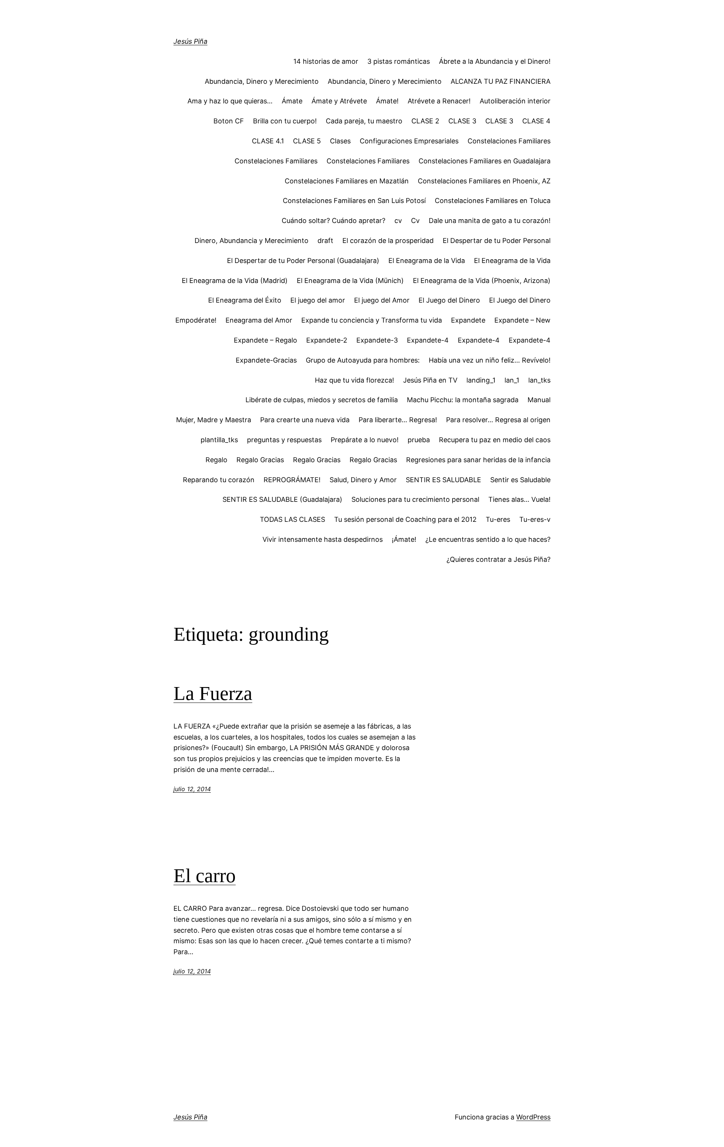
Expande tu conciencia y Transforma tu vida (371, 320)
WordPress (533, 1117)
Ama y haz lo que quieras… (230, 101)
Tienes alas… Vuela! (519, 499)
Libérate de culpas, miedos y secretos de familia (321, 400)
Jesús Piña (190, 41)
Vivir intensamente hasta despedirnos (322, 539)
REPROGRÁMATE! (292, 480)
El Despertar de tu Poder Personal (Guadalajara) (303, 260)
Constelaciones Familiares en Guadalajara (485, 161)
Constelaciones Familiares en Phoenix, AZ (484, 181)
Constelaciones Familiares (509, 141)
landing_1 (480, 380)
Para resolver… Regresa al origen (498, 420)
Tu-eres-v (535, 519)
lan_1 (512, 380)
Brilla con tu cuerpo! (285, 121)
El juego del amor (317, 300)
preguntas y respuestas (284, 440)
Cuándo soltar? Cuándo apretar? (333, 220)
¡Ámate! (404, 539)
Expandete (468, 320)
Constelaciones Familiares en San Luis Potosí (354, 200)
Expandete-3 (377, 340)
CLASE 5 (307, 141)
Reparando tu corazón (219, 480)
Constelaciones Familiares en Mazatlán (347, 181)
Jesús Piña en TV (430, 380)
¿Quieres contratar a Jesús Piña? (498, 559)
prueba (419, 440)
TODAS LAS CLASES (292, 519)
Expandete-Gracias (266, 360)
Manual (539, 400)
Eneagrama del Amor (258, 320)
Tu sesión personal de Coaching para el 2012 (405, 519)
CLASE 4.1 (268, 141)
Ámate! (387, 101)
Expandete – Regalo (265, 340)
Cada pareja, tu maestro (364, 121)
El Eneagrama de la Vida (426, 260)
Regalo (216, 460)
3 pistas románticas (398, 61)
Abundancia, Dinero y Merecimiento (262, 81)
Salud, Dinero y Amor (363, 480)
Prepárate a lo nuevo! (365, 440)
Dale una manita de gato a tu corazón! (490, 220)
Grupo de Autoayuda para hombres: (363, 360)
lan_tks (539, 380)
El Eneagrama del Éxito (244, 300)
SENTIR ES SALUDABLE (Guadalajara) (282, 499)
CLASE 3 (462, 121)
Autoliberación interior (515, 101)
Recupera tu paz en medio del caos (495, 440)
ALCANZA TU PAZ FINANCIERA (501, 81)
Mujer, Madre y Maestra (213, 420)
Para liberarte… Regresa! (398, 420)
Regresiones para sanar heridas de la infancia (478, 460)
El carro (204, 875)
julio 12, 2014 (192, 789)
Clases (340, 141)
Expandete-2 (326, 340)
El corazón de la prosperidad (388, 240)
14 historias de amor (325, 61)
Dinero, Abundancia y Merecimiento (251, 240)
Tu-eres (498, 519)
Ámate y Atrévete (339, 101)
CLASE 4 (536, 121)
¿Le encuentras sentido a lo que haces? (488, 539)
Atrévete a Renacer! (439, 101)
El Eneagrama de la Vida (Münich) (350, 280)
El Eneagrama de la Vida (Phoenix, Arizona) (482, 280)
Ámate (292, 101)
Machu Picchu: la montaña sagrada (462, 400)
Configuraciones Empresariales (409, 141)
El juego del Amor (382, 300)
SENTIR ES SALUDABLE (443, 480)
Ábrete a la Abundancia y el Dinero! (495, 61)
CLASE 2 (425, 121)
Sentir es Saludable (520, 480)
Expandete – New (522, 320)
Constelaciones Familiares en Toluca (493, 200)
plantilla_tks (219, 440)
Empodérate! (195, 320)
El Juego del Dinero (449, 300)
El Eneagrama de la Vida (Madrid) (235, 280)
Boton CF (228, 121)
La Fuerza (212, 693)
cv (398, 220)
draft (325, 240)
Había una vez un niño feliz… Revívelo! (490, 360)
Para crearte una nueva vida (305, 420)
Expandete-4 (428, 340)
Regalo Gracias (260, 460)
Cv (415, 220)
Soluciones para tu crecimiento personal (415, 499)
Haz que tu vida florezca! (354, 380)
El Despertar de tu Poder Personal (497, 240)
